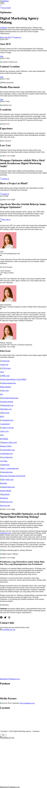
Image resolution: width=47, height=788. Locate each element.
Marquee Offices (6, 446)
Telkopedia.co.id (5, 409)
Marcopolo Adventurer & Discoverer (12, 476)
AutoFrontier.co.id (6, 453)
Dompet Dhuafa (5, 491)
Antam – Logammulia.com (9, 468)
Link (1, 56)
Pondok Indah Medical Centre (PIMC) (13, 379)
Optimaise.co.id (5, 533)
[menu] (1, 5)
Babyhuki (3, 483)
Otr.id (2, 372)
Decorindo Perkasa (6, 402)
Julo (1, 394)
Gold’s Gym (4, 431)
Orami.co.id (4, 364)
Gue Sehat (3, 461)
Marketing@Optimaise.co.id (10, 679)
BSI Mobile (4, 439)
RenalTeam (4, 498)
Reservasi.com (5, 505)
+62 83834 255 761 (8, 630)
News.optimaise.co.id (27, 703)
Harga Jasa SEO (5, 37)
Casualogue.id (5, 424)
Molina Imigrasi (5, 387)
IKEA (2, 416)
